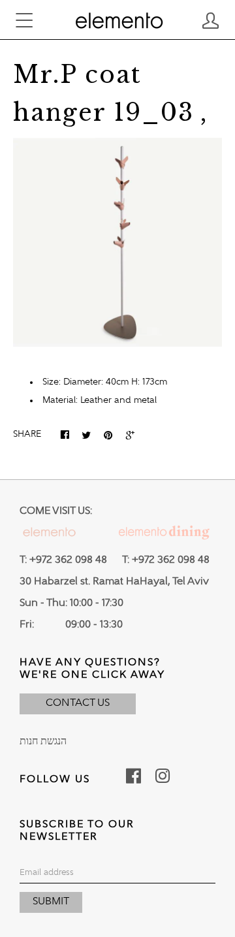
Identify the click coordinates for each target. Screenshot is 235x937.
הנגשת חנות (43, 742)
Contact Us (78, 703)
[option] (117, 242)
